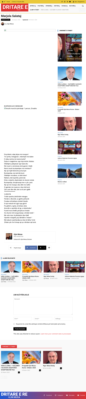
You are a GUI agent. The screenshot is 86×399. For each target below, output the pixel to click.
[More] (49, 248)
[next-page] (5, 377)
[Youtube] (70, 1)
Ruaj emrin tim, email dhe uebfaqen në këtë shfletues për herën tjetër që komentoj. (41, 324)
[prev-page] (2, 377)
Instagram (60, 395)
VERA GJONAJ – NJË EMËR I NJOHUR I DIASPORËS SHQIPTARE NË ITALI (70, 85)
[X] (67, 1)
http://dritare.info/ (18, 236)
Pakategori (5, 19)
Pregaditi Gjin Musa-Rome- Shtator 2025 (52, 10)
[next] (83, 10)
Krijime (60, 156)
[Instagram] (64, 1)
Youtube (82, 395)
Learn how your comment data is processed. (56, 334)
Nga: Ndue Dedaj (63, 134)
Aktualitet (60, 82)
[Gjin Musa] (3, 23)
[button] (83, 6)
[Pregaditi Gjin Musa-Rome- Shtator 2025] (70, 98)
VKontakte (71, 395)
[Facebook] (62, 1)
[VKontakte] (67, 395)
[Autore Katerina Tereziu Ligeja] (70, 48)
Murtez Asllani (62, 182)
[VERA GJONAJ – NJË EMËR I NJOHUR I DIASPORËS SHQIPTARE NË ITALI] (70, 73)
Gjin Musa (10, 24)
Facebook (49, 395)
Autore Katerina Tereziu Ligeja (67, 158)
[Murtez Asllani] (70, 171)
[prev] (80, 10)
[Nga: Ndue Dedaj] (70, 124)
